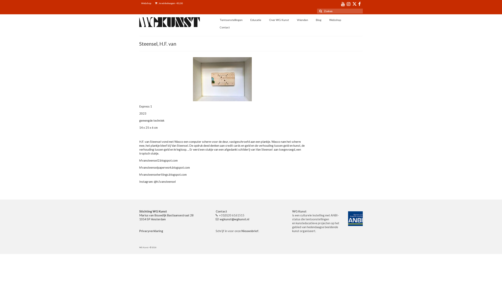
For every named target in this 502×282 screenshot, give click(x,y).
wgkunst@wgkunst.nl (234, 219)
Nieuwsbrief (249, 231)
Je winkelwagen (170, 3)
